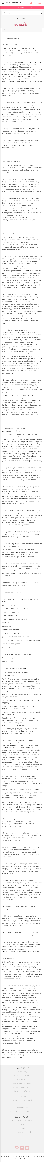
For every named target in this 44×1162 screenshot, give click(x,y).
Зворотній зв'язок (22, 1091)
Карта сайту (22, 1072)
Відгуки (22, 1128)
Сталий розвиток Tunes (22, 1087)
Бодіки (22, 1104)
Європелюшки (22, 1108)
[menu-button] (3, 2)
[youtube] (27, 1148)
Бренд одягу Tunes (22, 1076)
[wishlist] (35, 3)
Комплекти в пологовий (22, 1100)
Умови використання (22, 1083)
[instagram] (17, 1148)
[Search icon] (41, 13)
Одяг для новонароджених (22, 1111)
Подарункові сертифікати (22, 1120)
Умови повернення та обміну (22, 1132)
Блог (22, 1124)
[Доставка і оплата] (31, 3)
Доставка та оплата (22, 1079)
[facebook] (22, 1148)
